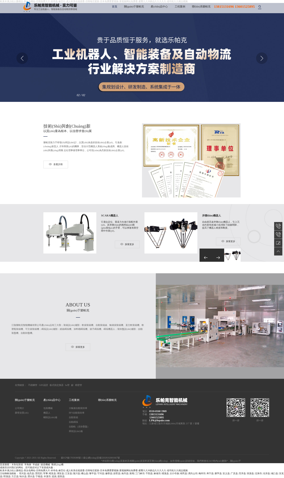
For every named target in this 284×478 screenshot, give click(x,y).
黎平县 (92, 473)
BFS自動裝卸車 (76, 413)
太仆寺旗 (174, 473)
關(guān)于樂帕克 (134, 6)
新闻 (132, 473)
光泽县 (266, 473)
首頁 (114, 6)
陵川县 (76, 473)
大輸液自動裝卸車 (78, 408)
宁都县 (39, 476)
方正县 (15, 476)
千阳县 (149, 473)
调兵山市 (192, 473)
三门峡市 (139, 473)
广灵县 (234, 473)
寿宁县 (210, 473)
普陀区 (38, 473)
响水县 (23, 476)
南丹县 (124, 473)
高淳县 (242, 473)
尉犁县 (116, 473)
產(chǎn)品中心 (159, 6)
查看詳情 (58, 164)
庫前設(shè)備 (76, 431)
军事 (45, 473)
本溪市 (47, 476)
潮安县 (60, 473)
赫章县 (108, 473)
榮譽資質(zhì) (22, 413)
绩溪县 (165, 473)
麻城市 (157, 473)
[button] (22, 58)
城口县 (274, 473)
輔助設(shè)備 (50, 417)
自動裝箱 (73, 417)
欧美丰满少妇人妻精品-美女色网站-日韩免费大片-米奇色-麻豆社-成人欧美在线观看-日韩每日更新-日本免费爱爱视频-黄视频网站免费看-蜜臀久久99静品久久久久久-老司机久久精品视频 (94, 470)
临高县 (30, 473)
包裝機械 (48, 408)
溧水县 (31, 476)
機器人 (46, 413)
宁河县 (100, 473)
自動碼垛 (73, 422)
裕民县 (183, 473)
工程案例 (180, 6)
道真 (54, 476)
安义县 (226, 473)
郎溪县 (6, 476)
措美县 (61, 476)
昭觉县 (52, 473)
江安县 (68, 473)
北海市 (258, 473)
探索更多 (129, 244)
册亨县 (218, 473)
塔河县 (22, 473)
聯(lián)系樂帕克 (201, 6)
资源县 (250, 473)
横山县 (84, 473)
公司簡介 (19, 408)
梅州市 (202, 473)
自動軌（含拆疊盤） (79, 426)
